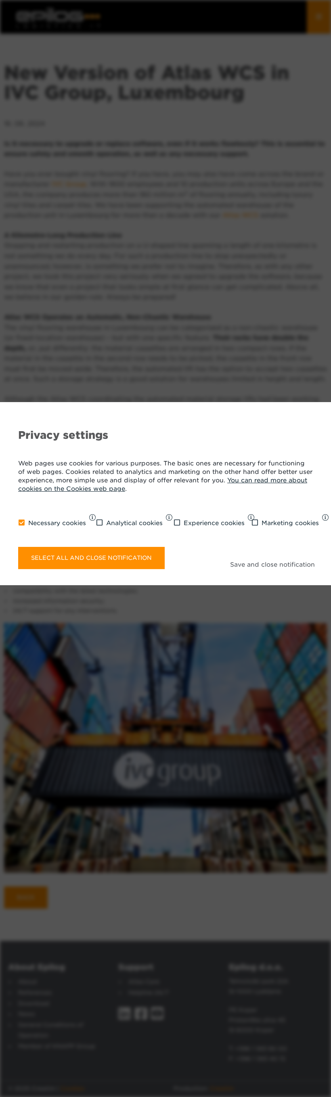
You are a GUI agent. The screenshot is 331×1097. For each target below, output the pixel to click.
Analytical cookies (134, 523)
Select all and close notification (91, 558)
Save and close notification (272, 564)
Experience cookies (214, 523)
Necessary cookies (57, 523)
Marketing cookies (290, 523)
